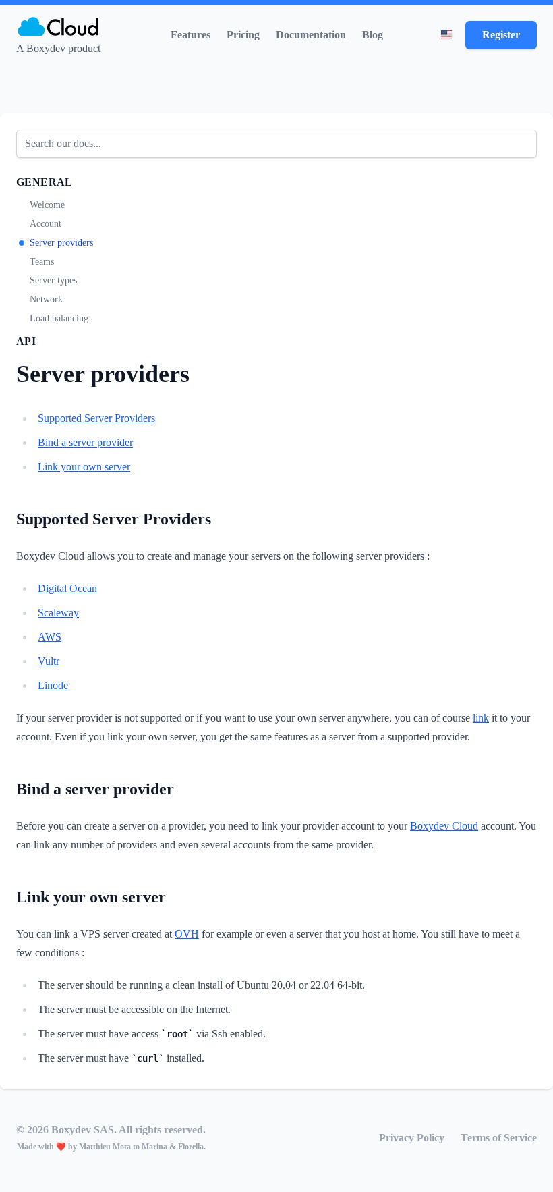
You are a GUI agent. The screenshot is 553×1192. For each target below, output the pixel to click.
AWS (49, 637)
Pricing (243, 34)
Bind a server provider (85, 442)
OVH (187, 934)
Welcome (47, 205)
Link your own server (84, 466)
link (481, 718)
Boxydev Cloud (444, 826)
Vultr (48, 661)
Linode (53, 685)
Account (45, 224)
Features (190, 34)
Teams (42, 261)
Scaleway (58, 612)
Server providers (61, 243)
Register (501, 34)
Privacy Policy (411, 1137)
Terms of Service (499, 1137)
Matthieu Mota (106, 1147)
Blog (372, 34)
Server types (53, 280)
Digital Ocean (67, 588)
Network (46, 299)
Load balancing (59, 318)
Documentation (311, 34)
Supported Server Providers (96, 418)
